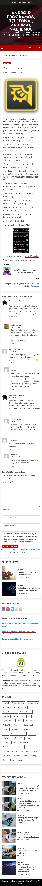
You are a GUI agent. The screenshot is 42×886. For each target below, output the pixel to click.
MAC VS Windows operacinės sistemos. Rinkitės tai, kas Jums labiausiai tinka (25, 868)
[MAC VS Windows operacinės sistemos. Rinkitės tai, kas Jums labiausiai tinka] (9, 868)
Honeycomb (27, 729)
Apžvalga (6, 716)
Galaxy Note (29, 720)
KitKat (15, 738)
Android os (7, 707)
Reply (10, 320)
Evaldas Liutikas (16, 419)
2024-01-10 (22, 825)
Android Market (32, 256)
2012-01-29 (15, 72)
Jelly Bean (6, 738)
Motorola (6, 742)
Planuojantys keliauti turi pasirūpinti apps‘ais (26, 573)
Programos (6, 63)
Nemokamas (7, 747)
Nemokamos (19, 747)
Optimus (25, 751)
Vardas (5, 510)
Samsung (33, 756)
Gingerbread (28, 725)
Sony (5, 760)
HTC (36, 729)
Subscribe (39, 47)
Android (10, 260)
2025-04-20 (22, 793)
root (33, 260)
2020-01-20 (22, 874)
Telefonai (20, 815)
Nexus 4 (30, 747)
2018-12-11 (22, 577)
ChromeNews (30, 881)
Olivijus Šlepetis (16, 325)
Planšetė (34, 751)
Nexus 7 (6, 751)
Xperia (12, 760)
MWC (15, 742)
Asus (22, 716)
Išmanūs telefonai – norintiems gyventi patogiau (28, 836)
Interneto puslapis (9, 526)
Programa (6, 756)
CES (29, 716)
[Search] (35, 48)
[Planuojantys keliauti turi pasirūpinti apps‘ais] (9, 573)
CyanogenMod (8, 720)
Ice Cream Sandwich (18, 734)
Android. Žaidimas (18, 703)
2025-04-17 (22, 810)
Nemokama (24, 742)
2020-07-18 (22, 840)
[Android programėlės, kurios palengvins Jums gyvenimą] (9, 589)
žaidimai (20, 760)
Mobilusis (29, 738)
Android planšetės (20, 707)
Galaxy (19, 720)
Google (5, 729)
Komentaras (7, 482)
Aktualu (19, 798)
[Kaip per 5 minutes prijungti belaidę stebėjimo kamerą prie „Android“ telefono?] (9, 788)
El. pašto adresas (9, 518)
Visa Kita (20, 862)
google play (16, 729)
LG (21, 738)
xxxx (10, 439)
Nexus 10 (15, 751)
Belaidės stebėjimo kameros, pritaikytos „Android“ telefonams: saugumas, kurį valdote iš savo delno (28, 804)
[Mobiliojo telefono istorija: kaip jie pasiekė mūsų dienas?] (9, 820)
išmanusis (32, 734)
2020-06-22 (22, 856)
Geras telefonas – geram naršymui (27, 852)
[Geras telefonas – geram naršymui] (9, 852)
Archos (15, 716)
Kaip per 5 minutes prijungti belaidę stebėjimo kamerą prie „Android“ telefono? (28, 788)
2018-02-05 (22, 593)
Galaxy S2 (6, 725)
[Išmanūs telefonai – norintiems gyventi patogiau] (9, 836)
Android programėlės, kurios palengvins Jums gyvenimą (28, 589)
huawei (5, 734)
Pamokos (20, 783)
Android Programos (21, 260)
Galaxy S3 (16, 725)
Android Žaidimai (25, 712)
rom (29, 260)
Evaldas (7, 72)
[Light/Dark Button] (31, 48)
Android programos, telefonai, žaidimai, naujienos (21, 21)
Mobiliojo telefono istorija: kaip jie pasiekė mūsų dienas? (27, 819)
